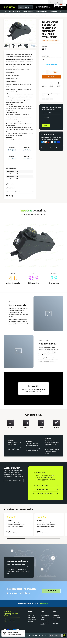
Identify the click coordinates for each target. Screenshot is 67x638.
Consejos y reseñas (32, 619)
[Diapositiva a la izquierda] (30, 40)
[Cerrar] (23, 632)
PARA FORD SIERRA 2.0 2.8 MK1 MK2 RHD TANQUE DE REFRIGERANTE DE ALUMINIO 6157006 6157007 (27, 15)
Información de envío (45, 615)
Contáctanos (55, 623)
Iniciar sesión (44, 2)
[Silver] (45, 49)
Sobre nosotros (31, 615)
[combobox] (28, 7)
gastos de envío (47, 57)
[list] (33, 278)
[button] (62, 7)
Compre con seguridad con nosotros (50, 147)
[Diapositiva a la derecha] (33, 40)
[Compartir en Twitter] (9, 196)
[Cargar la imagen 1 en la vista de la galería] (6, 46)
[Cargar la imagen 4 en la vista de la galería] (26, 46)
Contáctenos (30, 621)
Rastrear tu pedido (44, 621)
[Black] (43, 49)
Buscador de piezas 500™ (34, 2)
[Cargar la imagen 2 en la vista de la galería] (13, 46)
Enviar (45, 125)
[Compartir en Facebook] (7, 196)
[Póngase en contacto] (58, 7)
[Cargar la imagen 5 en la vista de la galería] (33, 46)
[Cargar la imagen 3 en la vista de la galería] (20, 46)
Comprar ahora (51, 76)
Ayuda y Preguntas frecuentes (44, 623)
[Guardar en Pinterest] (12, 196)
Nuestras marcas (31, 617)
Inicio (6, 15)
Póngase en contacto (51, 591)
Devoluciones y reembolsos (44, 618)
